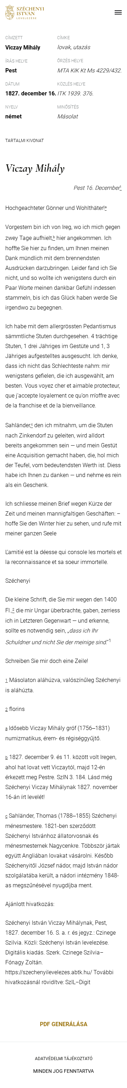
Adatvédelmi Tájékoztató (63, 1058)
